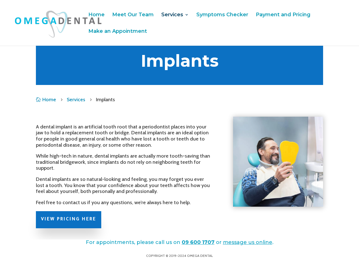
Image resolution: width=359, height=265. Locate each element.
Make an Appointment (117, 31)
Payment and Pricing (283, 15)
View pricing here (68, 219)
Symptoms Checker (222, 15)
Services (172, 15)
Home (96, 15)
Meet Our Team (133, 15)
